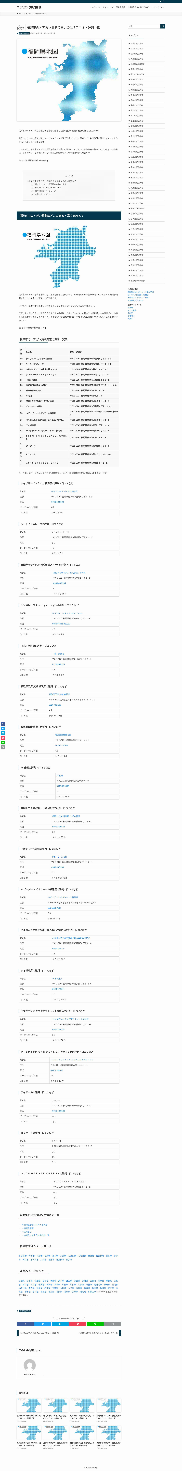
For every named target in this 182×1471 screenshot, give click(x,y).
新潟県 (115, 1285)
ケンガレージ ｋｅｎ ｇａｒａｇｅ (67, 613)
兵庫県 (75, 1292)
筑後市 (91, 1256)
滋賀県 (89, 1285)
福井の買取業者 (137, 214)
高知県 (34, 1285)
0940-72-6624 (58, 1111)
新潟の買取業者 (137, 172)
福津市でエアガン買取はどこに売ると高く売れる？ (53, 181)
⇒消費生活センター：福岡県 (34, 1225)
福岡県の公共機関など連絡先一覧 (48, 188)
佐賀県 (41, 1285)
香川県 (26, 1285)
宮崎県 (77, 1281)
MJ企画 (60, 776)
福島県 (67, 1292)
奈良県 (36, 1292)
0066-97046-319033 (61, 624)
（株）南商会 (58, 654)
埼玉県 (49, 1285)
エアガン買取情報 (29, 7)
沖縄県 (53, 1281)
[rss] (160, 1)
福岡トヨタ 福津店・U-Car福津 (66, 816)
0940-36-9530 (58, 827)
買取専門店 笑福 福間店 (59, 694)
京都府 (93, 1281)
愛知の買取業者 (137, 167)
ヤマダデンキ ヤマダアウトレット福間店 (70, 1019)
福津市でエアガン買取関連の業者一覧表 (50, 184)
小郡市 (63, 1256)
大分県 (71, 1288)
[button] (25, 1324)
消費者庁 (131, 316)
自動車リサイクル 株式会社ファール (69, 573)
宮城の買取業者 (137, 100)
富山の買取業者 (137, 110)
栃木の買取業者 (137, 183)
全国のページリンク (43, 194)
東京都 (111, 1288)
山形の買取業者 (137, 121)
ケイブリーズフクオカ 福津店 (64, 491)
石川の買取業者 (137, 203)
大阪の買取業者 (137, 90)
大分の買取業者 (137, 85)
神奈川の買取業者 (138, 209)
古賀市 (32, 1256)
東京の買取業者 (137, 178)
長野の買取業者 (137, 250)
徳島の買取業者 (137, 157)
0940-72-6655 (57, 1070)
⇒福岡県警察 (28, 1228)
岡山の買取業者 (137, 136)
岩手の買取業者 (137, 141)
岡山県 (45, 1281)
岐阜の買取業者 (137, 131)
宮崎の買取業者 (137, 105)
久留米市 (23, 1256)
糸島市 (47, 1256)
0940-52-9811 (58, 989)
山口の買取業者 (137, 116)
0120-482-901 (55, 705)
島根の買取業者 (137, 147)
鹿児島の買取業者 (138, 281)
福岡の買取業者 (24, 33)
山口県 (73, 1285)
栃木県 (28, 1292)
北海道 (83, 1292)
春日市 (55, 1256)
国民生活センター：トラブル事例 (141, 292)
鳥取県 (95, 1288)
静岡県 (39, 1288)
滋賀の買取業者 (137, 193)
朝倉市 (109, 1256)
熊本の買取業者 (137, 198)
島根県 (103, 1288)
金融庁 (130, 313)
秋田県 (107, 1285)
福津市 (51, 1260)
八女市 (43, 1260)
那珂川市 (35, 1260)
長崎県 (79, 1288)
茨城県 (37, 1281)
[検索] (163, 1)
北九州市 (60, 1260)
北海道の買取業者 (138, 64)
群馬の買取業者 (137, 234)
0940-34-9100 (61, 746)
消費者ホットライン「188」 (139, 297)
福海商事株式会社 (63, 735)
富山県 (43, 1292)
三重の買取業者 (137, 43)
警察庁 (130, 319)
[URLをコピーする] (112, 1324)
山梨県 (81, 1285)
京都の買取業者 (137, 48)
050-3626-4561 (54, 908)
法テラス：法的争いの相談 (138, 295)
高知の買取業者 (137, 270)
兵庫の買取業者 (137, 59)
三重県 (57, 1285)
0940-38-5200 (57, 867)
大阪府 (63, 1288)
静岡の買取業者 (137, 260)
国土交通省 (132, 310)
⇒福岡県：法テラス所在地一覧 (35, 1235)
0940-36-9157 (58, 1030)
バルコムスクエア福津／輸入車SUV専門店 (71, 938)
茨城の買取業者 (137, 239)
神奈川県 (23, 1288)
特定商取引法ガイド (135, 300)
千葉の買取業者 (137, 69)
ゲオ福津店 (57, 979)
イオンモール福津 (59, 857)
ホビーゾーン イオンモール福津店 (63, 897)
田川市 (26, 1260)
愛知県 (22, 1281)
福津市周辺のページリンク (45, 191)
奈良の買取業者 (137, 95)
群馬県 (109, 1281)
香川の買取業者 (137, 265)
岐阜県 (69, 1281)
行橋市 (39, 1256)
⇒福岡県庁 (27, 1232)
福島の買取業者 (137, 224)
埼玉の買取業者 (137, 80)
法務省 (130, 308)
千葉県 (55, 1288)
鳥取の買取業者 (137, 276)
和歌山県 (92, 1292)
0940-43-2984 (59, 583)
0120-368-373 (58, 664)
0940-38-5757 (58, 949)
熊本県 (101, 1281)
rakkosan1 (29, 1374)
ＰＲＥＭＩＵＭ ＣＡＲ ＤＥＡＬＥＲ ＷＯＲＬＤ (72, 1060)
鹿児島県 (98, 1285)
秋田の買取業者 (137, 229)
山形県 (65, 1285)
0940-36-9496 (63, 786)
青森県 (32, 1288)
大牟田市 (72, 1256)
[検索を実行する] (162, 26)
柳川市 (69, 1260)
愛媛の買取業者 (137, 162)
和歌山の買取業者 (138, 74)
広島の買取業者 (137, 152)
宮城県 (85, 1281)
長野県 (87, 1288)
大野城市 (82, 1256)
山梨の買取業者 (137, 126)
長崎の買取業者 (137, 245)
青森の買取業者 (137, 255)
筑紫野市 (100, 1256)
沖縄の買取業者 (137, 188)
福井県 (51, 1292)
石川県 (47, 1288)
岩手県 (61, 1281)
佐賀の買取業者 (137, 54)
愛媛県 (30, 1281)
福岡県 (59, 1292)
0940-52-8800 (57, 502)
